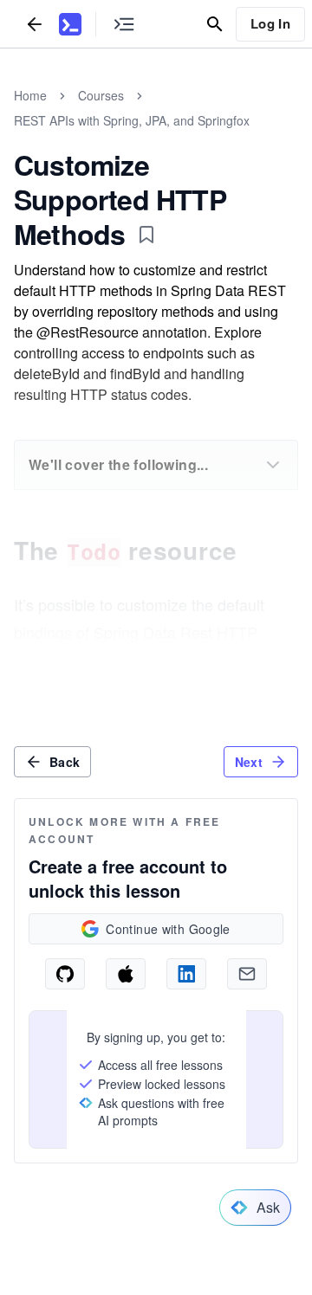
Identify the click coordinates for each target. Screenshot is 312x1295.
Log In (270, 23)
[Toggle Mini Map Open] (124, 24)
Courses (101, 95)
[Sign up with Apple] (126, 973)
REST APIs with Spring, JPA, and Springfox (132, 120)
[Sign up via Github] (65, 973)
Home (30, 95)
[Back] (34, 24)
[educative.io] (70, 24)
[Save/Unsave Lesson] (146, 234)
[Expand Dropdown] (273, 465)
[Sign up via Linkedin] (186, 973)
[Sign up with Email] (247, 973)
